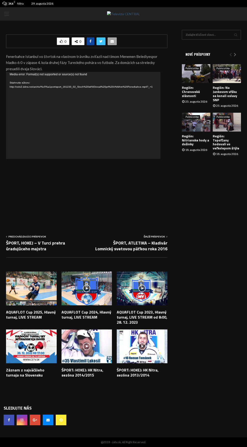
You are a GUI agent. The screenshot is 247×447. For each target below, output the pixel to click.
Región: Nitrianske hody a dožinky (195, 140)
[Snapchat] (61, 420)
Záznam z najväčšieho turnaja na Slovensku (25, 372)
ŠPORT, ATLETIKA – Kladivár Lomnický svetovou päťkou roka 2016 (131, 246)
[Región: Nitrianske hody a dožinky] (196, 122)
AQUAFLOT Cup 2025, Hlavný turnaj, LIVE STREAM (31, 314)
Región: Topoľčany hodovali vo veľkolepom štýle (226, 142)
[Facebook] (9, 420)
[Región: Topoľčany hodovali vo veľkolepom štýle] (227, 122)
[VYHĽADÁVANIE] (236, 35)
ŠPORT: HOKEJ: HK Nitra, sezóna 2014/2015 (82, 372)
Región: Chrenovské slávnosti (191, 91)
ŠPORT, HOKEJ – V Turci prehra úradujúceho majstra (35, 246)
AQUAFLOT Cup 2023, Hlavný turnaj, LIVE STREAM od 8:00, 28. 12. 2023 (142, 317)
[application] (83, 115)
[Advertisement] (86, 192)
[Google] (35, 420)
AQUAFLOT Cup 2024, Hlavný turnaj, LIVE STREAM (86, 314)
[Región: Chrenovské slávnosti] (196, 73)
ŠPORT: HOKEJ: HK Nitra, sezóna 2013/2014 (137, 372)
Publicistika (192, 68)
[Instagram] (22, 420)
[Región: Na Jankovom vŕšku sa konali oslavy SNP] (227, 73)
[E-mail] (48, 420)
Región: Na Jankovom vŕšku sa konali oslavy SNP (225, 93)
